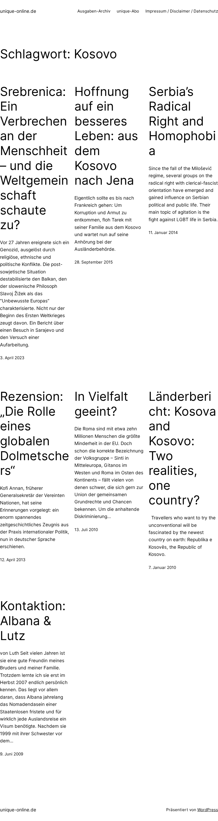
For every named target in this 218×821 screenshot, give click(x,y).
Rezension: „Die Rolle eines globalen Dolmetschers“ (34, 433)
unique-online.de (18, 11)
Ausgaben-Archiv (93, 11)
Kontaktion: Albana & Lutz (33, 620)
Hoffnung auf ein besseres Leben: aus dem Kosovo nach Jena (106, 136)
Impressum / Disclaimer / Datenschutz (181, 11)
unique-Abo (128, 11)
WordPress (207, 809)
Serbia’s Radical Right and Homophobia (182, 121)
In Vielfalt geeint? (101, 404)
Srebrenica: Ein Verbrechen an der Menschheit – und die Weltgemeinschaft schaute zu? (34, 158)
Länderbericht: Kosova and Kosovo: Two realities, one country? (182, 448)
